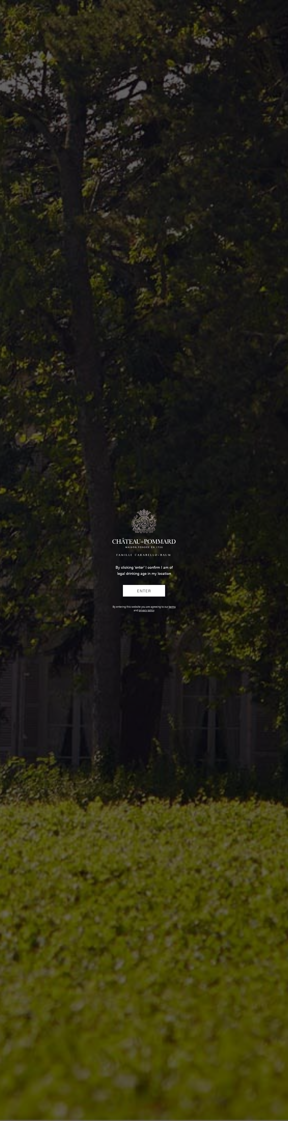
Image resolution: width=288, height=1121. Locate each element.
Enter (144, 590)
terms (172, 607)
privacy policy (146, 610)
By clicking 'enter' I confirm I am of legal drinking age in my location (144, 570)
